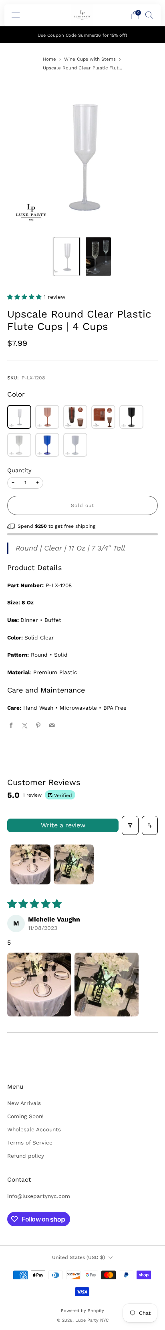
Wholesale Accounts (34, 1129)
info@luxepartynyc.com (38, 1196)
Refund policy (25, 1155)
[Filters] (130, 825)
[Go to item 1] (30, 864)
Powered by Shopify (82, 1310)
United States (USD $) (78, 1257)
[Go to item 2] (74, 864)
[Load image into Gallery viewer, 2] (98, 256)
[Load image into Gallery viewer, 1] (67, 256)
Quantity (19, 470)
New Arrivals (24, 1103)
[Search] (149, 15)
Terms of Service (29, 1142)
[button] (25, 297)
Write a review (63, 825)
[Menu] (16, 15)
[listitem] (82, 34)
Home (49, 59)
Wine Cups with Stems (90, 59)
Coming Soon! (25, 1116)
